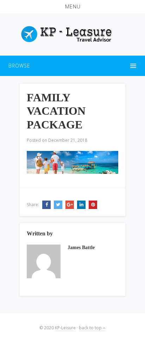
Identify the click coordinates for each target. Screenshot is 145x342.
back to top (91, 328)
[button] (72, 7)
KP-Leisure (65, 328)
